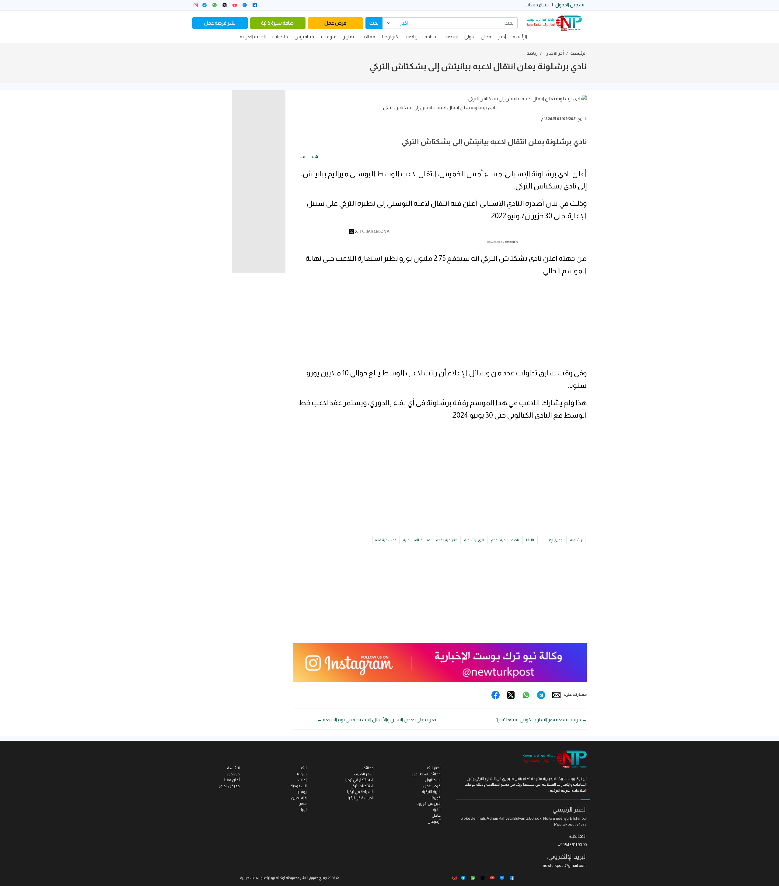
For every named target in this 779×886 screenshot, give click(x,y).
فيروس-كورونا (429, 803)
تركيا (303, 768)
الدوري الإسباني (552, 540)
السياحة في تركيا (360, 791)
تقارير (348, 36)
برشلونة (576, 540)
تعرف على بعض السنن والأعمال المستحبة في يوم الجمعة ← (376, 719)
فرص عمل (335, 23)
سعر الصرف (364, 774)
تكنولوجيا (391, 36)
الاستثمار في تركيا (359, 779)
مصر (303, 803)
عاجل (436, 815)
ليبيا (304, 809)
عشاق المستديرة (416, 540)
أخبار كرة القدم (447, 540)
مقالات (368, 36)
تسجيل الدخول (569, 4)
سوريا (302, 774)
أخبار (502, 36)
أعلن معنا (232, 779)
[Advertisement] (440, 324)
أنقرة (437, 809)
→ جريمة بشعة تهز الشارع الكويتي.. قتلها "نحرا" (541, 719)
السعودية (299, 786)
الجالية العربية (253, 36)
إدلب (302, 779)
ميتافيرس (304, 36)
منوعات (329, 36)
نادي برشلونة (474, 540)
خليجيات (280, 36)
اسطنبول (433, 779)
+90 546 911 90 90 (572, 845)
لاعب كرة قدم (386, 540)
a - (303, 156)
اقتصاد (451, 36)
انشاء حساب (537, 4)
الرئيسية (578, 53)
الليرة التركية (431, 791)
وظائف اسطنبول (426, 774)
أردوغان (434, 821)
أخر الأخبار (555, 53)
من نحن (233, 774)
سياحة (431, 36)
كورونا (436, 797)
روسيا (302, 791)
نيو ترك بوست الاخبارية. (257, 878)
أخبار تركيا (433, 768)
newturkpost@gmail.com (565, 865)
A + (314, 156)
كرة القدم (498, 540)
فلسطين (299, 797)
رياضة (411, 36)
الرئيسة (520, 36)
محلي (486, 36)
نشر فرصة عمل (220, 23)
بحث (374, 23)
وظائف (368, 768)
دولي (469, 36)
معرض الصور (229, 786)
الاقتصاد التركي (362, 786)
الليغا (530, 540)
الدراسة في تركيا (361, 797)
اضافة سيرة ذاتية (278, 23)
